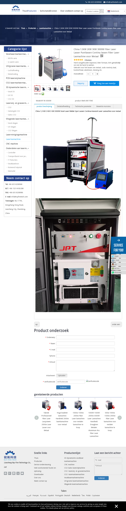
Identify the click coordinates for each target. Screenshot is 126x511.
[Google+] (9, 473)
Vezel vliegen (13, 123)
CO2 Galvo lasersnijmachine (74, 468)
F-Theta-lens (12, 160)
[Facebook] (5, 473)
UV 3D (10, 95)
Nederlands (76, 495)
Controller (12, 153)
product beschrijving (44, 106)
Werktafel (11, 171)
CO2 (9, 107)
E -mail (116, 260)
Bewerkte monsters (103, 106)
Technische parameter (83, 106)
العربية (28, 495)
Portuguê (58, 495)
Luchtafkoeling (13, 70)
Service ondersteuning (42, 465)
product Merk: (80, 101)
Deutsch (67, 495)
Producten (38, 461)
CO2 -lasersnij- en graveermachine (77, 471)
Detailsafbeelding (63, 106)
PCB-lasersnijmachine (15, 78)
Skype (116, 256)
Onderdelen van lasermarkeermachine (19, 148)
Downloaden (39, 474)
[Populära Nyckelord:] (102, 11)
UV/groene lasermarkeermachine (19, 66)
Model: (38, 101)
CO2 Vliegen (12, 131)
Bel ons (116, 268)
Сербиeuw (96, 495)
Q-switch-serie (13, 62)
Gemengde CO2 (14, 111)
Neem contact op (40, 481)
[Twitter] (18, 473)
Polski (88, 495)
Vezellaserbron (13, 164)
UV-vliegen (12, 127)
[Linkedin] (13, 473)
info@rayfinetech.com (114, 2)
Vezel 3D (11, 92)
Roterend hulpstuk (15, 167)
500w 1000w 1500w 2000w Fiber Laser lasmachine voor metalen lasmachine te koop (110, 421)
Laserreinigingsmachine (16, 134)
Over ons (37, 478)
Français (36, 495)
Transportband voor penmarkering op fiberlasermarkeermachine (20, 156)
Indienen (63, 387)
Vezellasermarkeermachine (18, 54)
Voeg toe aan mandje (106, 83)
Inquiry (81, 83)
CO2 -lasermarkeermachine (74, 474)
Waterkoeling (13, 74)
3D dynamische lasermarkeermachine (19, 87)
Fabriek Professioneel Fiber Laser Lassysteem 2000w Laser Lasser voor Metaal (46, 421)
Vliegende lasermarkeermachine (19, 119)
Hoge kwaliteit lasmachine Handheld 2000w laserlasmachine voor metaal (62, 418)
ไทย (83, 495)
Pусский (43, 495)
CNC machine (12, 144)
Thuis (36, 458)
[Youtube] (22, 473)
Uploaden (61, 376)
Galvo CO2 (12, 115)
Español (51, 495)
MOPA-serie (12, 58)
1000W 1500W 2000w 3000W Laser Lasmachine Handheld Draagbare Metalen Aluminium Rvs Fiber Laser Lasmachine (94, 424)
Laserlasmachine (13, 139)
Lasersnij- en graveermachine (19, 103)
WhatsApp (117, 272)
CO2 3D (11, 99)
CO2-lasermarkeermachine (18, 83)
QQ (115, 264)
